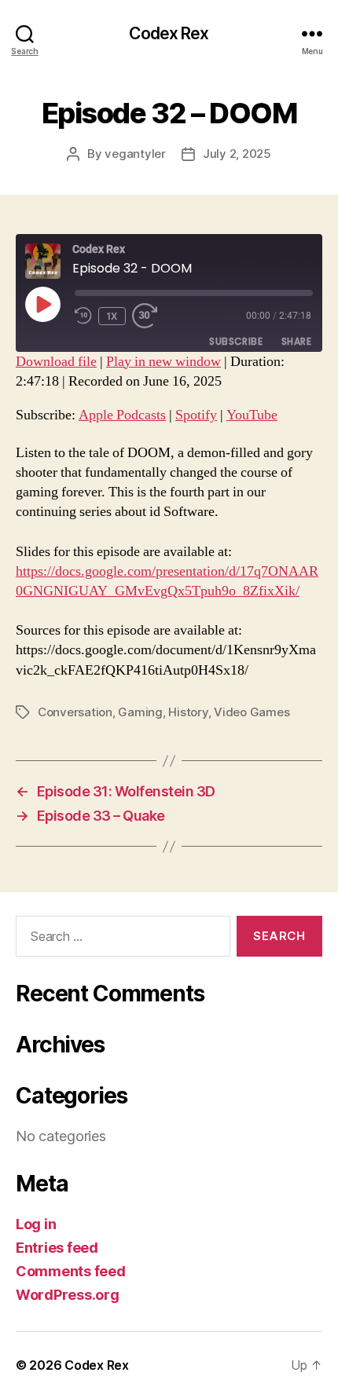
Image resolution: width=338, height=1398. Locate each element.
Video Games (251, 711)
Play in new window (163, 362)
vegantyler (135, 153)
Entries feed (57, 1247)
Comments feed (71, 1271)
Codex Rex (168, 33)
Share (296, 341)
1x (112, 316)
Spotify (196, 415)
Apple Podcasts (122, 415)
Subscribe (236, 341)
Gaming (140, 711)
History (188, 711)
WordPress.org (67, 1294)
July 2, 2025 (237, 153)
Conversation (75, 711)
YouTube (251, 415)
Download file (56, 362)
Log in (36, 1224)
